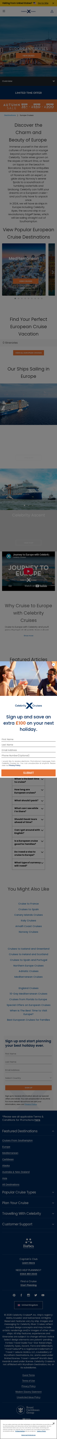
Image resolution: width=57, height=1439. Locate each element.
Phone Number (10, 756)
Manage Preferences (28, 1435)
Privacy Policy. (15, 765)
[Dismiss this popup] (53, 665)
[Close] (54, 1423)
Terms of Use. (41, 1431)
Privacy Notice (20, 1431)
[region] (28, 1429)
